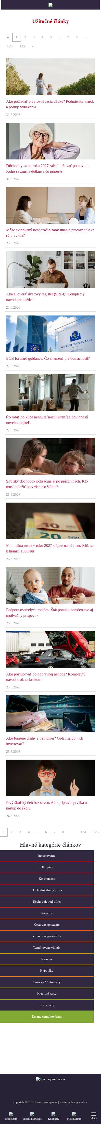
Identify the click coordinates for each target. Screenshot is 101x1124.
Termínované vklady (47, 947)
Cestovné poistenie (47, 924)
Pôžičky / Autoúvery (47, 982)
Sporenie (47, 959)
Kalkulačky (53, 1118)
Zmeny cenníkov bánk (47, 1016)
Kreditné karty (46, 993)
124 (10, 46)
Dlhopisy (47, 867)
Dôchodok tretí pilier (47, 901)
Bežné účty (46, 1005)
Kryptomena (47, 878)
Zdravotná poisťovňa (47, 936)
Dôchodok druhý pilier (47, 890)
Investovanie (11, 1118)
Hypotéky (46, 970)
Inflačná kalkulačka (32, 1118)
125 (22, 46)
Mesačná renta (74, 1118)
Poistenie (47, 913)
